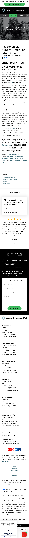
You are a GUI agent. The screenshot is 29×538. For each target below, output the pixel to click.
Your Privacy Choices (12, 489)
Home (4, 15)
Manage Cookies (7, 491)
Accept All (8, 530)
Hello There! (23, 529)
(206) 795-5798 (11, 370)
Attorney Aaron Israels (9, 128)
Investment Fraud (13, 154)
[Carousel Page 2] (11, 244)
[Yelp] (12, 449)
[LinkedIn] (16, 449)
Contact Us (13, 15)
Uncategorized (8, 183)
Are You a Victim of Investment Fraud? (14, 254)
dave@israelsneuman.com (10, 372)
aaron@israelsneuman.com (10, 336)
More (21, 15)
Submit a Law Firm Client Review (11, 212)
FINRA (11, 82)
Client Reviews (14, 193)
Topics (4, 174)
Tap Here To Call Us (14, 4)
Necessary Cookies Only (8, 534)
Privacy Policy (14, 470)
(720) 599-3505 (11, 334)
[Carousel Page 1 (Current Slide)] (7, 244)
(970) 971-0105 (11, 352)
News (6, 181)
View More (7, 208)
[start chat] (24, 534)
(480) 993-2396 (11, 388)
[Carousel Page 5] (21, 244)
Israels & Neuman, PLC (20, 519)
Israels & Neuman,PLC (10, 179)
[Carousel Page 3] (14, 244)
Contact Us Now (14, 308)
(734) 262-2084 (11, 406)
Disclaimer (14, 468)
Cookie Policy (23, 489)
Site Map (14, 473)
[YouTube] (9, 449)
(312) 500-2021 (11, 441)
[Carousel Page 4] (18, 244)
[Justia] (19, 449)
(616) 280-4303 (11, 424)
